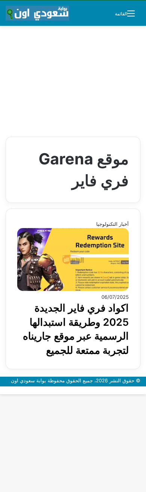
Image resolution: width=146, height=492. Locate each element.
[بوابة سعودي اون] (37, 13)
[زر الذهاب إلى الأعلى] (144, 390)
